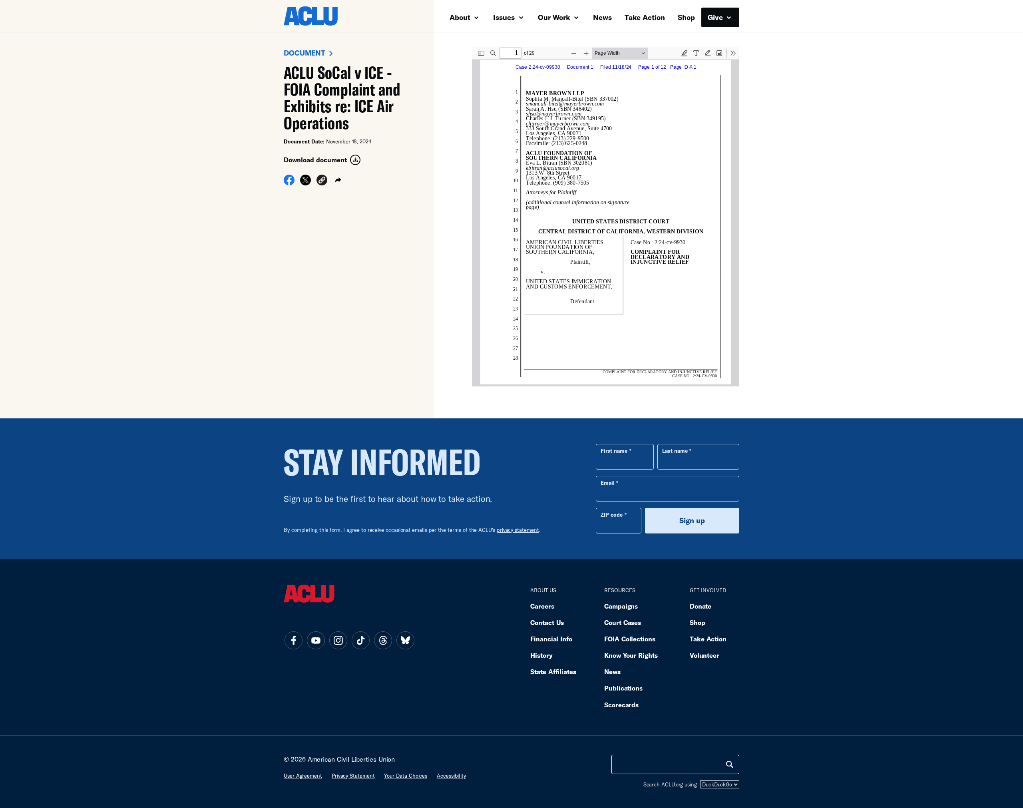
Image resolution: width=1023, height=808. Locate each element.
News (602, 17)
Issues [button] (505, 17)
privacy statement (518, 530)
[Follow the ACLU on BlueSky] (405, 640)
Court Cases (622, 622)
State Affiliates (553, 671)
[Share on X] (305, 182)
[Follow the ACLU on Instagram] (338, 640)
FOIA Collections (629, 639)
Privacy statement (353, 775)
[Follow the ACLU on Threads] (382, 640)
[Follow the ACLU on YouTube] (315, 640)
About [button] (461, 17)
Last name (675, 451)
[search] (729, 764)
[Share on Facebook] (289, 182)
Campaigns (621, 606)
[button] (321, 181)
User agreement (303, 775)
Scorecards (621, 704)
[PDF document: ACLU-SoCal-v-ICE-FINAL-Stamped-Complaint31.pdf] (605, 216)
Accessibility (451, 775)
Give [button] (716, 17)
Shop (686, 17)
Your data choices (405, 775)
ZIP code (612, 514)
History (541, 655)
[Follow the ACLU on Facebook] (293, 640)
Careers (542, 606)
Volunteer (704, 655)
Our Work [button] (555, 17)
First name (614, 451)
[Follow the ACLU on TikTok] (360, 640)
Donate (700, 606)
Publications (623, 688)
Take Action (645, 17)
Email (608, 483)
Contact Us (547, 622)
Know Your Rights (631, 655)
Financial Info (551, 639)
